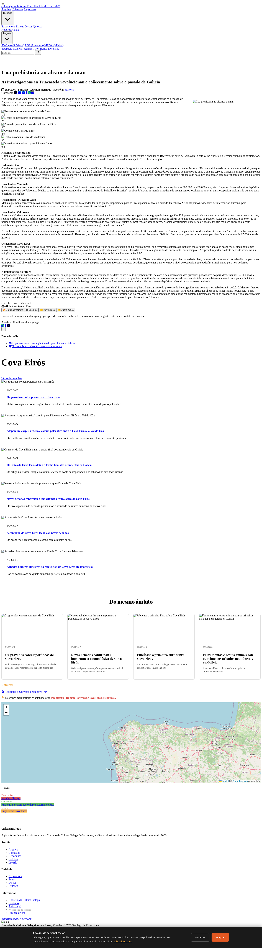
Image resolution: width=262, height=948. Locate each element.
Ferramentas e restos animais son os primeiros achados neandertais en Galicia (228, 658)
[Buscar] (38, 52)
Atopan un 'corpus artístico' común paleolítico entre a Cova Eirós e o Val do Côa (55, 430)
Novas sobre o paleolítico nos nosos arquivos (37, 346)
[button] (6, 707)
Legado (7, 33)
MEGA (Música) (53, 45)
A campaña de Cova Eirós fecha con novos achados (38, 532)
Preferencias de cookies (20, 909)
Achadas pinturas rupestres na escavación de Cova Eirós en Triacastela (50, 566)
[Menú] (2, 3)
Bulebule (7, 13)
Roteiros (6, 29)
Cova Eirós (20, 811)
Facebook (26, 918)
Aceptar (220, 937)
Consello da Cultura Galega (24, 899)
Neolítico (49, 804)
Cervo (10, 811)
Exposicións (8, 26)
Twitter (16, 918)
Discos (28, 26)
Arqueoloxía (25, 804)
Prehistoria (38, 804)
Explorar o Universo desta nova (24, 691)
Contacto (14, 903)
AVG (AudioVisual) (12, 45)
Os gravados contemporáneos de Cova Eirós (33, 397)
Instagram (6, 918)
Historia (69, 89)
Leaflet (225, 780)
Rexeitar (200, 937)
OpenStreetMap (240, 780)
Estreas (20, 26)
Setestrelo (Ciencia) (12, 48)
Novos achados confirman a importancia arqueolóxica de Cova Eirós (48, 498)
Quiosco (37, 26)
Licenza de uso (17, 912)
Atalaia (15, 29)
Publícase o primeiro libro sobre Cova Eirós (160, 656)
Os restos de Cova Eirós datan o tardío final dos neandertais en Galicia (49, 465)
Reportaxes (30, 9)
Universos (17, 9)
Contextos (14, 852)
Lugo (4, 811)
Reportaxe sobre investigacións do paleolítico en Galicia (43, 343)
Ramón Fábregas (10, 798)
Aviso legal (15, 906)
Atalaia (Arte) (31, 48)
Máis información (123, 941)
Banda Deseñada (49, 48)
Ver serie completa (11, 378)
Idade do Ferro (9, 804)
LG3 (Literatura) (34, 45)
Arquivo (6, 9)
